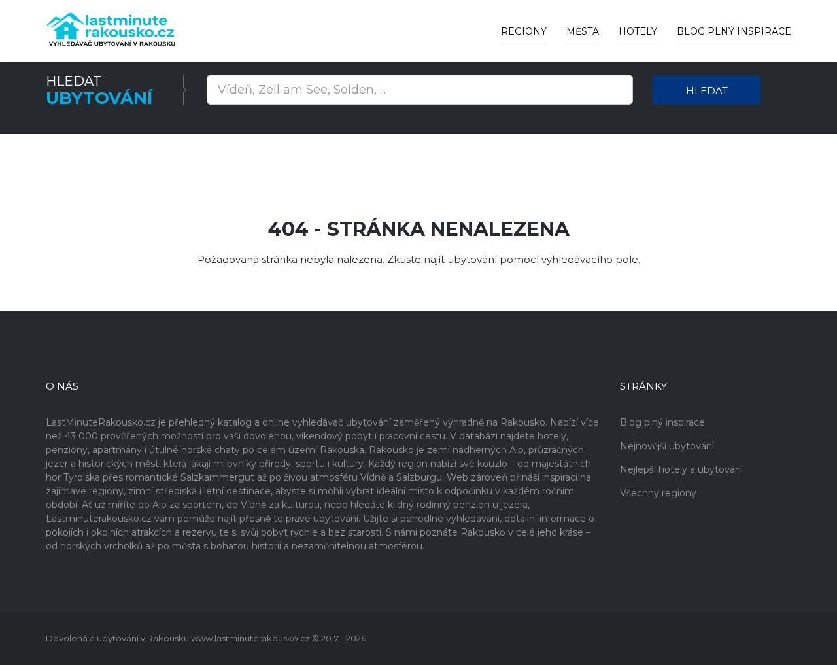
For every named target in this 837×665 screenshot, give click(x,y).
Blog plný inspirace (734, 31)
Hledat (707, 90)
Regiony (524, 31)
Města (582, 31)
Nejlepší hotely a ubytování (681, 469)
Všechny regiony (658, 493)
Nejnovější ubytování (667, 446)
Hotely (638, 31)
